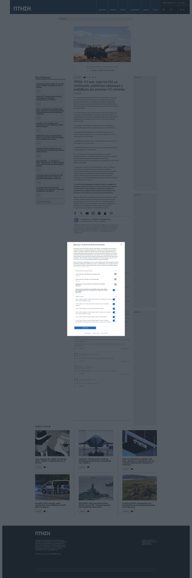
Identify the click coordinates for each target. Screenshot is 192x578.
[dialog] (96, 289)
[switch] (115, 274)
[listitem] (96, 271)
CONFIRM (85, 327)
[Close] (122, 244)
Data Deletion (87, 333)
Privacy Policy (104, 333)
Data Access (96, 333)
